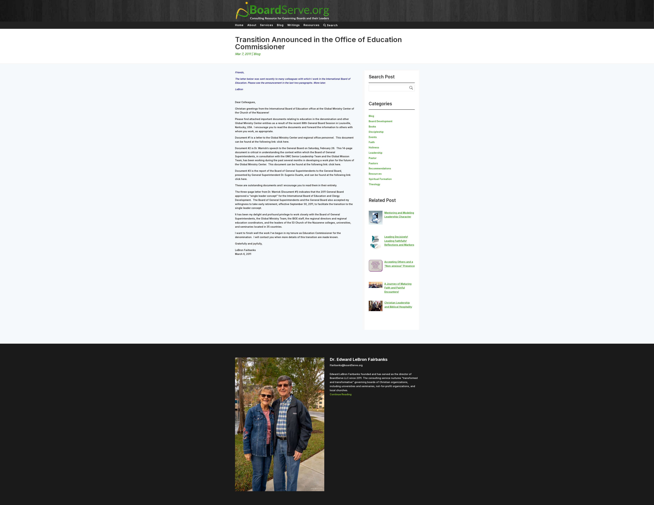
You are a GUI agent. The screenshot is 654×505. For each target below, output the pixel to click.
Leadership (375, 152)
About (251, 25)
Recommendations (380, 168)
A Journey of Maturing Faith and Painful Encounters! (397, 287)
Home (239, 25)
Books (372, 126)
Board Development (380, 121)
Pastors (373, 163)
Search (332, 25)
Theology (374, 184)
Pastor (373, 158)
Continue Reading (341, 394)
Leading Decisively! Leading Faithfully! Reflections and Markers (399, 240)
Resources (311, 25)
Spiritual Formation (380, 179)
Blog (280, 25)
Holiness (374, 147)
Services (266, 25)
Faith (372, 142)
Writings (293, 25)
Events (373, 137)
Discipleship (376, 131)
